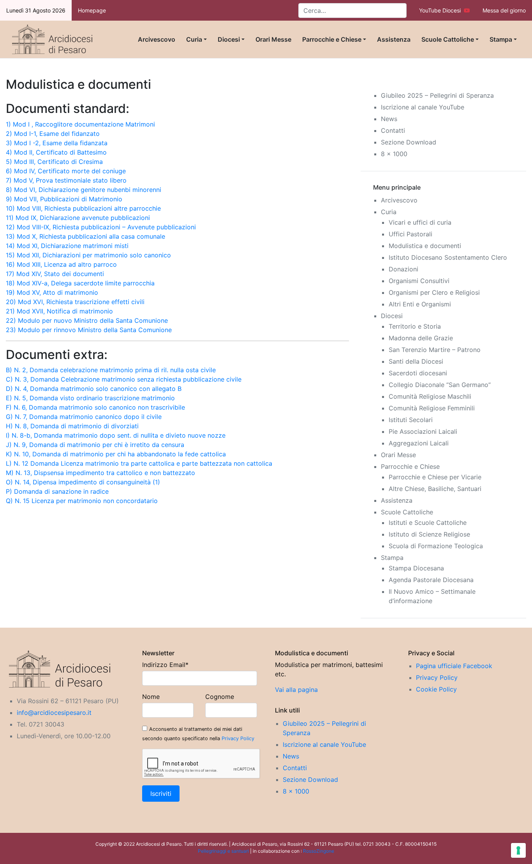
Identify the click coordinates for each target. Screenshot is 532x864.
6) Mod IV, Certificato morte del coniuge (66, 171)
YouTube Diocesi (441, 10)
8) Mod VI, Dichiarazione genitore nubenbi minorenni (83, 190)
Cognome (219, 696)
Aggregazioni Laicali (419, 443)
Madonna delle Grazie (421, 338)
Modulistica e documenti (425, 246)
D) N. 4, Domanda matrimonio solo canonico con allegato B (93, 388)
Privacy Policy (238, 738)
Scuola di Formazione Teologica (436, 546)
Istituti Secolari (411, 420)
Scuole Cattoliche (447, 39)
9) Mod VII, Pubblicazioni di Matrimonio (64, 199)
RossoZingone (318, 851)
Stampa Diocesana (416, 568)
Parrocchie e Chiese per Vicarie (435, 477)
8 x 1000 (394, 154)
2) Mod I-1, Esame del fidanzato (53, 133)
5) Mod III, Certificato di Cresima (54, 161)
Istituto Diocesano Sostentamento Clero (448, 257)
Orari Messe (273, 39)
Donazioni (403, 269)
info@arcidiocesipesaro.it (54, 712)
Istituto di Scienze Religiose (429, 534)
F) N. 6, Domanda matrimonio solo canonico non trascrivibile (95, 407)
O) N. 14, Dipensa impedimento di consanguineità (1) (83, 482)
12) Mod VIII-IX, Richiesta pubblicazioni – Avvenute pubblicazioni (101, 227)
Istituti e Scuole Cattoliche (428, 522)
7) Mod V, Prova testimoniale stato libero (66, 180)
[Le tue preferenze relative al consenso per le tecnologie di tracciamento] (518, 850)
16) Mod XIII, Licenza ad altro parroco (61, 264)
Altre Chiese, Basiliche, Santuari (435, 489)
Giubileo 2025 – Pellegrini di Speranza (437, 95)
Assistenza (393, 39)
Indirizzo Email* (165, 665)
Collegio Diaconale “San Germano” (440, 385)
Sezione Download (408, 142)
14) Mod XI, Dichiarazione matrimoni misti (67, 246)
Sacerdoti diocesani (418, 373)
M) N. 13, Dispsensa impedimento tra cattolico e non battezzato (100, 473)
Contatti (393, 130)
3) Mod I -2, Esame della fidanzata (56, 143)
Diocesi (229, 39)
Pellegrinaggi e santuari (224, 851)
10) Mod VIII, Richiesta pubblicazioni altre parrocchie (83, 208)
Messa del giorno (504, 10)
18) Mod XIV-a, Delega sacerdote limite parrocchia (80, 283)
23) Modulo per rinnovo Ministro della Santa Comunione (89, 330)
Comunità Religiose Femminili (432, 408)
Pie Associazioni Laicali (423, 431)
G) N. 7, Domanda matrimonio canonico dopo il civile (84, 417)
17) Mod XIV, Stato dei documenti (55, 274)
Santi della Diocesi (416, 361)
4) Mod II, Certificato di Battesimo (56, 152)
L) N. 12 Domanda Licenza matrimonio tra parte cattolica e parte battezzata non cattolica (139, 463)
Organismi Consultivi (419, 281)
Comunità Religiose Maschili (430, 396)
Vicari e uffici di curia (420, 222)
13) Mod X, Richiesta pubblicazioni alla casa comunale (85, 236)
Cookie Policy (436, 689)
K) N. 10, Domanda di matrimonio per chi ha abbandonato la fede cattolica (116, 454)
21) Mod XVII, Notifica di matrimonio (59, 311)
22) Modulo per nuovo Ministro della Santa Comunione (87, 320)
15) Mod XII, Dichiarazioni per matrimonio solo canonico (88, 255)
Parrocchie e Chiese (331, 39)
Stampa (501, 39)
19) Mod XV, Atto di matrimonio (52, 292)
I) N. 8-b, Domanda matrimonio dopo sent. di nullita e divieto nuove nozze (115, 435)
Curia (194, 39)
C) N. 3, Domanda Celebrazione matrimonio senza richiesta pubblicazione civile (123, 379)
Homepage (92, 10)
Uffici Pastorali (410, 234)
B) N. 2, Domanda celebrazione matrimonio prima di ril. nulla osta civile (111, 370)
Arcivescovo (156, 39)
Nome (151, 696)
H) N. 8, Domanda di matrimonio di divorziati (72, 426)
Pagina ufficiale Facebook (454, 666)
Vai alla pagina (296, 689)
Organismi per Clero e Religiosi (434, 292)
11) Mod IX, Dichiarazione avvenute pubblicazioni (78, 218)
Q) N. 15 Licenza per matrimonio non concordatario (82, 501)
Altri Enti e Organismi (420, 304)
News (389, 119)
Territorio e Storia (415, 326)
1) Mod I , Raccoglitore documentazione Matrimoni (80, 124)
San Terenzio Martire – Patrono (435, 350)
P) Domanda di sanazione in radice (57, 491)
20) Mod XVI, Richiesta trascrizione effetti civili (75, 302)
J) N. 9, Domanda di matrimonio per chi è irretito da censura (95, 445)
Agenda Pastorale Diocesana (431, 580)
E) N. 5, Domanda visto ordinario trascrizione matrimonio (90, 398)
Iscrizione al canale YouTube (422, 107)
